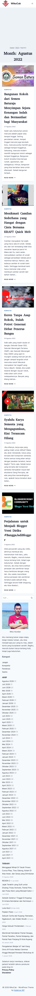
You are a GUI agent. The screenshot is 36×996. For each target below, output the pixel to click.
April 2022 (6, 823)
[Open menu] (32, 3)
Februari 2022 (8, 830)
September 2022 (9, 808)
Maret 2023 (7, 789)
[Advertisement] (18, 26)
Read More (9, 178)
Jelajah (5, 662)
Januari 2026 (7, 703)
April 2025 (6, 722)
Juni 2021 (6, 855)
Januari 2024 (7, 757)
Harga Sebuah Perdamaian (13, 926)
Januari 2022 (7, 833)
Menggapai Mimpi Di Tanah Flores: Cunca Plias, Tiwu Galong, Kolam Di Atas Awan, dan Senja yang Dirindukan (18, 870)
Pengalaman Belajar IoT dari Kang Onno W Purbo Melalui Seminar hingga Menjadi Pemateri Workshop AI (18, 949)
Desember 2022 (8, 798)
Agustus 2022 (8, 811)
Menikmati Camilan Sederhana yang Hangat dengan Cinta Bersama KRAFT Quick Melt (18, 222)
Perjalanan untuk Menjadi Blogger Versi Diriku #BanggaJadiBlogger (17, 530)
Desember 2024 (8, 732)
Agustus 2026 (8, 681)
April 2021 (6, 858)
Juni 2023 (6, 779)
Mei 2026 (6, 691)
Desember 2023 (8, 760)
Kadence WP (19, 990)
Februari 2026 (8, 700)
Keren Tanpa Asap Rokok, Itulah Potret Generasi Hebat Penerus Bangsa (17, 324)
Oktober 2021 (7, 842)
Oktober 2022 (8, 804)
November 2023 (9, 763)
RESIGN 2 (6, 881)
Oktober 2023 (8, 766)
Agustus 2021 (7, 849)
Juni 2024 (6, 741)
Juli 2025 (6, 716)
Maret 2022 (7, 826)
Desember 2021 (8, 836)
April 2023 (6, 785)
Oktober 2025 (8, 713)
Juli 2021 (6, 852)
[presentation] (18, 76)
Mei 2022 (6, 820)
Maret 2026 (7, 697)
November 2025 (8, 710)
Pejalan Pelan (7, 912)
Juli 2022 (6, 814)
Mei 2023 (6, 782)
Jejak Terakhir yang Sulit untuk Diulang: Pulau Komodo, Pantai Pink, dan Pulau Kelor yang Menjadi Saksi (17, 888)
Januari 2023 (7, 795)
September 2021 (9, 845)
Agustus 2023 (8, 773)
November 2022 (8, 801)
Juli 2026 (6, 684)
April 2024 (6, 747)
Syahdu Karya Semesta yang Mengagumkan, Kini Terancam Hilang (15, 429)
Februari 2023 (8, 792)
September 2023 (9, 770)
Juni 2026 (6, 687)
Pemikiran (6, 669)
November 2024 (9, 735)
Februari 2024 (8, 754)
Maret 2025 (7, 725)
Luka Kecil (6, 908)
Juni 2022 (6, 817)
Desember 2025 (8, 706)
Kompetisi (7, 89)
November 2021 (8, 839)
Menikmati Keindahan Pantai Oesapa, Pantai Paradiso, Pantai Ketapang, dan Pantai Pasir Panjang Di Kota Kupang (17, 936)
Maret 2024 (7, 751)
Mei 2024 (6, 744)
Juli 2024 (6, 738)
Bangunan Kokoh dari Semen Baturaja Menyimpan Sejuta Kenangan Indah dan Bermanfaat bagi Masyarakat (17, 108)
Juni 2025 (6, 719)
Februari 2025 (8, 729)
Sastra (4, 672)
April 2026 (6, 694)
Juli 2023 (6, 776)
